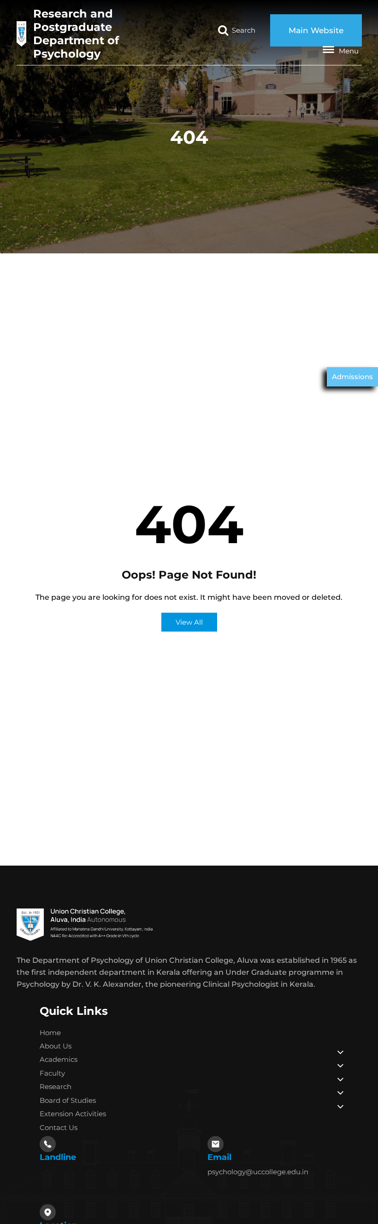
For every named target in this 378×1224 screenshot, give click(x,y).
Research (55, 1086)
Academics (58, 1059)
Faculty (52, 1073)
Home (50, 1032)
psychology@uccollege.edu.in (257, 1171)
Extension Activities (73, 1113)
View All (189, 622)
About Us (55, 1046)
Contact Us (58, 1127)
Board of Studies (68, 1100)
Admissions (352, 376)
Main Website (316, 30)
